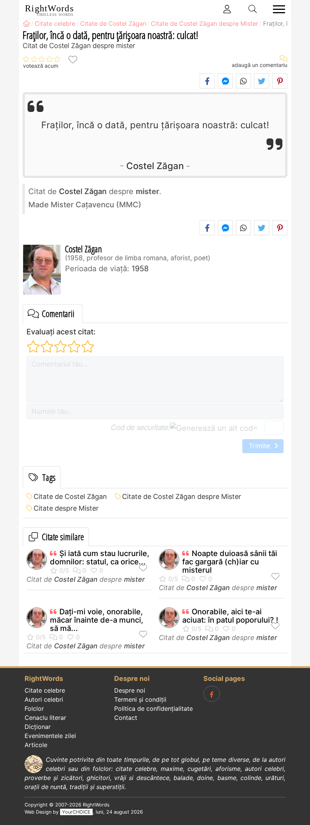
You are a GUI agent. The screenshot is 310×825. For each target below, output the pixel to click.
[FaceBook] (211, 694)
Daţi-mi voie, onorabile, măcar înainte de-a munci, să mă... (96, 620)
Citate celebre (45, 690)
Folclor (34, 708)
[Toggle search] (253, 9)
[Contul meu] (227, 9)
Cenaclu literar (45, 717)
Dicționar (38, 726)
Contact (125, 717)
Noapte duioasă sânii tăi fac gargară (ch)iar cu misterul (229, 562)
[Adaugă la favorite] (72, 59)
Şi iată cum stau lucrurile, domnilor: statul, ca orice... (99, 557)
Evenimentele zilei (50, 736)
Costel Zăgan (155, 165)
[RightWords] (26, 23)
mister (134, 579)
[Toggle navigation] (276, 9)
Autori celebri (44, 699)
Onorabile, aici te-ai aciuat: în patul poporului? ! (230, 616)
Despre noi (129, 690)
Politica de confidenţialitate (153, 708)
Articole (36, 745)
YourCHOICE (76, 812)
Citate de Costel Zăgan (70, 496)
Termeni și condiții (140, 699)
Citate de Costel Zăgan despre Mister (181, 496)
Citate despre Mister (66, 508)
